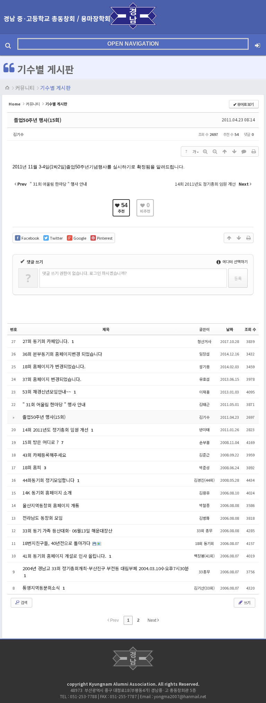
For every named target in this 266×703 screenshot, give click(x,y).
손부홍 (204, 442)
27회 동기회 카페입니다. (46, 341)
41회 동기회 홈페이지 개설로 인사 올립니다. (65, 556)
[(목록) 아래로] (234, 151)
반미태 (204, 429)
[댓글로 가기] (244, 151)
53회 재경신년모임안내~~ (47, 391)
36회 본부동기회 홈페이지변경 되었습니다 (62, 354)
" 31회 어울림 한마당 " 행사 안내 (54, 404)
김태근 (204, 404)
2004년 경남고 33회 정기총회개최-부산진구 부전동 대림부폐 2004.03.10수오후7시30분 (106, 568)
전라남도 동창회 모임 (43, 518)
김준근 (204, 454)
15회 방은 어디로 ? (41, 442)
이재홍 (204, 392)
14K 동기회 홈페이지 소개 (47, 492)
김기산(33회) (204, 588)
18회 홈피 (33, 467)
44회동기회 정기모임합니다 (49, 480)
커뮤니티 (25, 87)
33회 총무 (204, 530)
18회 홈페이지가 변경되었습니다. (54, 366)
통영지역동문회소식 (42, 587)
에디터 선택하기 (234, 261)
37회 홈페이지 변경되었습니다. (52, 379)
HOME (8, 88)
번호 (13, 329)
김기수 (18, 134)
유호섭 (204, 379)
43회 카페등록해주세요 (44, 455)
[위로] (224, 151)
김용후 (204, 493)
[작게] (215, 151)
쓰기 (246, 602)
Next (152, 620)
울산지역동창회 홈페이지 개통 (51, 505)
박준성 (204, 467)
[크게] (205, 151)
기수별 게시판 (55, 87)
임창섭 (204, 354)
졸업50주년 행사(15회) (37, 120)
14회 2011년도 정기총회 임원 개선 (56, 429)
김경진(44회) (204, 480)
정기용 (204, 366)
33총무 (204, 571)
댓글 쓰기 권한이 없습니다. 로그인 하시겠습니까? (84, 273)
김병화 (204, 518)
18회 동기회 (204, 543)
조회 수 (250, 329)
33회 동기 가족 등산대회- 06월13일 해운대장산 (67, 530)
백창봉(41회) (204, 555)
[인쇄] (253, 151)
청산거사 (204, 341)
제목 (106, 329)
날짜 (229, 329)
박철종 (204, 505)
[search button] (8, 44)
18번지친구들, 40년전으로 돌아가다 (57, 543)
